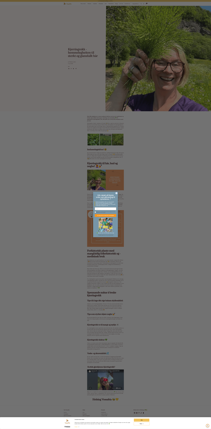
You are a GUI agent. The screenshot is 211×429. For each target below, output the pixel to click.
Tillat (142, 420)
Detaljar (76, 426)
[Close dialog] (116, 193)
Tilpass (141, 423)
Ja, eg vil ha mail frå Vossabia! (105, 215)
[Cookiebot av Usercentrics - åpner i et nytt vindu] (67, 427)
